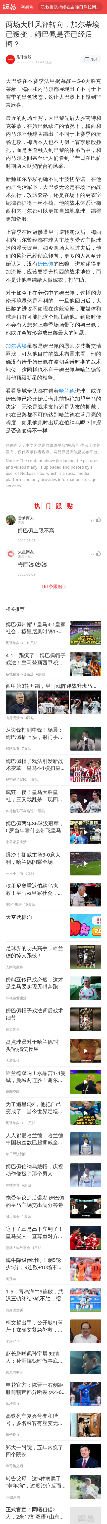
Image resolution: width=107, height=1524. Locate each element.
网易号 (27, 7)
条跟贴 (52, 586)
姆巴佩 (46, 263)
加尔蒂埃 (16, 345)
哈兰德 (67, 390)
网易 (9, 7)
